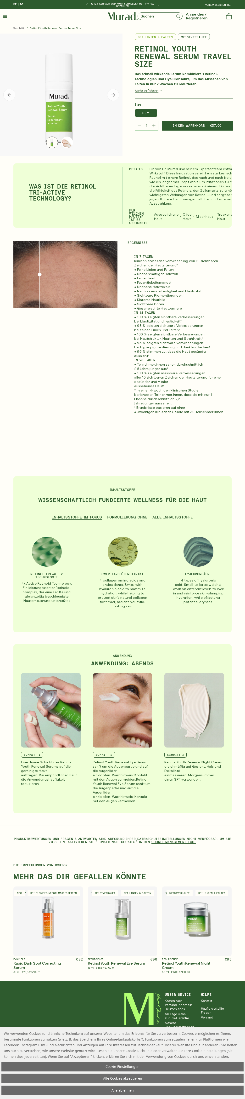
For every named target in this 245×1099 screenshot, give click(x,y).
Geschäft (18, 28)
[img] (123, 16)
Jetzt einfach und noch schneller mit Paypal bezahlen (123, 4)
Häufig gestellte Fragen (212, 1010)
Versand (207, 1017)
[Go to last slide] (86, 4)
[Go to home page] (142, 1009)
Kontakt (206, 1001)
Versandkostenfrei (218, 5)
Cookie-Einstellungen (122, 1066)
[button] (229, 16)
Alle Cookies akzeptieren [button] (122, 1078)
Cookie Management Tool (173, 842)
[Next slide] (158, 4)
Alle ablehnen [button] (122, 1090)
